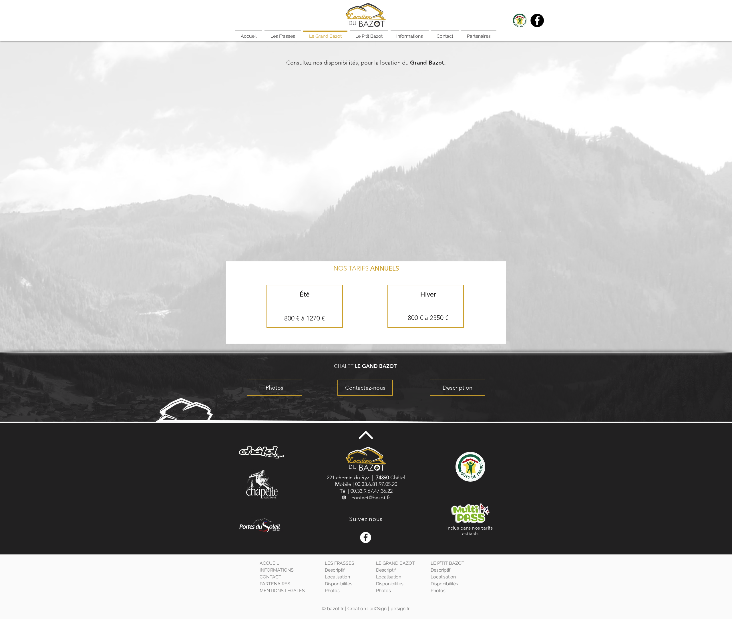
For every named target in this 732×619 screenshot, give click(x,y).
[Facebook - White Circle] (365, 537)
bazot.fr (335, 608)
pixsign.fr (400, 608)
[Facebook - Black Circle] (537, 20)
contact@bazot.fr (370, 497)
